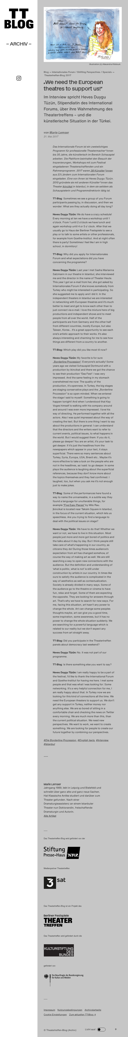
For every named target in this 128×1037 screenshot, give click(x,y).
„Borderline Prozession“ (67, 362)
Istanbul (50, 744)
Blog (46, 72)
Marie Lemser (59, 132)
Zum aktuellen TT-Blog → (82, 1014)
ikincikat (67, 186)
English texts (87, 740)
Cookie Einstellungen (55, 1014)
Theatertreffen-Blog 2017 (57, 75)
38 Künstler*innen (101, 170)
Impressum (49, 1009)
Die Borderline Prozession (60, 740)
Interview (103, 740)
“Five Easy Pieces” (74, 505)
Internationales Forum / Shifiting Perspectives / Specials (82, 72)
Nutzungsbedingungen (69, 1009)
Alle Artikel (50, 816)
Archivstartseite (93, 1009)
